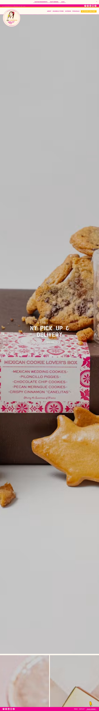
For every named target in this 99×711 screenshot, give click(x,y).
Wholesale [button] (76, 11)
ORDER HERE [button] (50, 342)
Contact (82, 709)
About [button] (49, 11)
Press (76, 709)
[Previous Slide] (3, 334)
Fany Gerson (54, 1)
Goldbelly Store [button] (58, 11)
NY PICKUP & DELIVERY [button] (88, 11)
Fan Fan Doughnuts (41, 1)
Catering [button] (68, 11)
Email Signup (91, 709)
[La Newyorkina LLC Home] (11, 18)
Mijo (62, 1)
